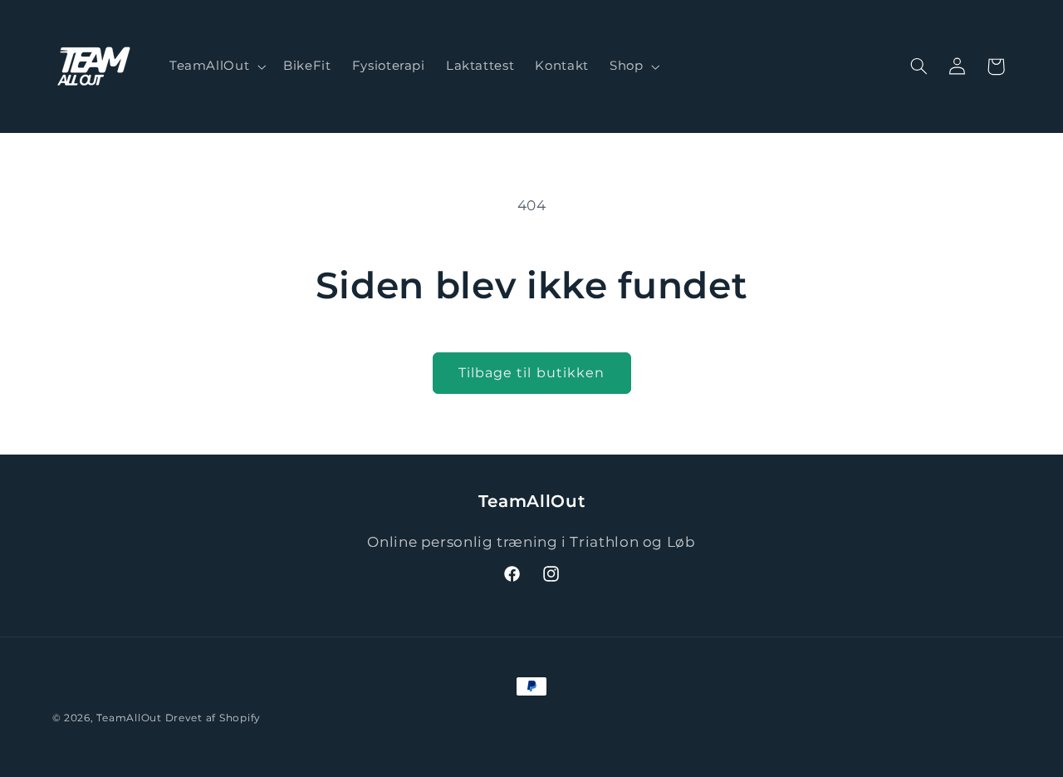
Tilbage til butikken (531, 373)
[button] (215, 66)
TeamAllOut (128, 718)
